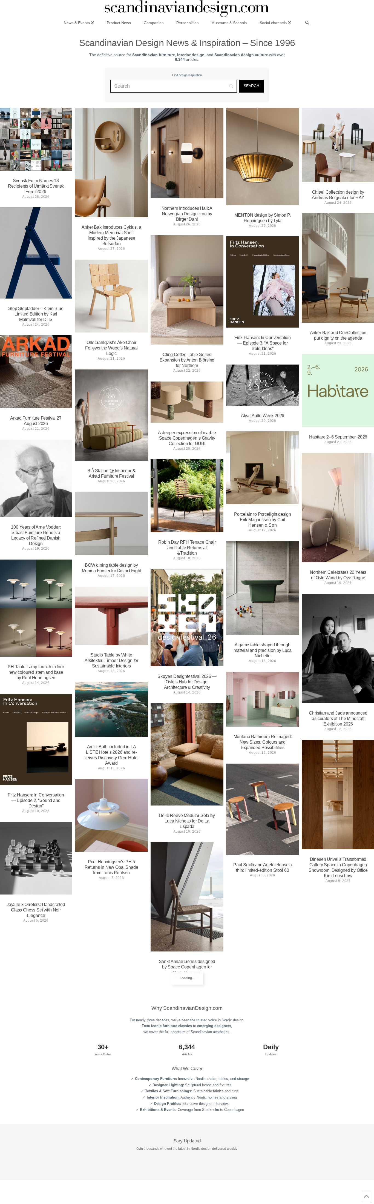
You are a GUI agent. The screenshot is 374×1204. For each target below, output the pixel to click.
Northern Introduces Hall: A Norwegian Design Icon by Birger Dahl (187, 214)
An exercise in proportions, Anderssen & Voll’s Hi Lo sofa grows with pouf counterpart (111, 1006)
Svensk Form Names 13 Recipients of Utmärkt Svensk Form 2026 (36, 186)
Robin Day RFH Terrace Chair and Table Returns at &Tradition (187, 547)
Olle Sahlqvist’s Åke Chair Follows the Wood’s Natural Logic (111, 348)
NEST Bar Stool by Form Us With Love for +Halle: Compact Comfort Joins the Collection (36, 1038)
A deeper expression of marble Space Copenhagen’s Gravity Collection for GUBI (187, 438)
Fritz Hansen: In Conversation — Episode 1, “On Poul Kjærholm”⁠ (338, 998)
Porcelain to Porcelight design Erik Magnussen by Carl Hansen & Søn (262, 520)
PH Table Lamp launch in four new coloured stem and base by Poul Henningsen (36, 672)
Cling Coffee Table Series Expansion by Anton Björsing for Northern (187, 360)
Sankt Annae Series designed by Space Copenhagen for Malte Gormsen (187, 967)
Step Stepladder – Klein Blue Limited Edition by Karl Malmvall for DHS (36, 314)
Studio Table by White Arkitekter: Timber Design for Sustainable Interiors (111, 660)
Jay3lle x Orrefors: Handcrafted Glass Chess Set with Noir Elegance (36, 910)
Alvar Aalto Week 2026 (262, 415)
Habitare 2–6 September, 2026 (338, 437)
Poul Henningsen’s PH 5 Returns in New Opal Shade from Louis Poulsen (111, 867)
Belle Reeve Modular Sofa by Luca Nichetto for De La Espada (187, 821)
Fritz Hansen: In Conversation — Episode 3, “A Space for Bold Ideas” (262, 343)
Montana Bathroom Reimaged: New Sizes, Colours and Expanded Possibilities (263, 742)
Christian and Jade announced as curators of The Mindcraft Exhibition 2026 (338, 718)
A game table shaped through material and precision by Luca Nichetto (263, 650)
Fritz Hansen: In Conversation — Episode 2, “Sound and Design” (36, 800)
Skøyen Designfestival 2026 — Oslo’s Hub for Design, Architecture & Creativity (187, 682)
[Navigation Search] (307, 22)
